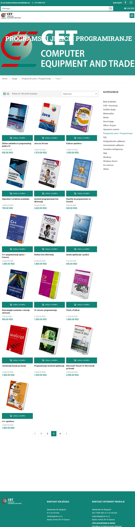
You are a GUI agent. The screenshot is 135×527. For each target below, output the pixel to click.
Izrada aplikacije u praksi (77, 254)
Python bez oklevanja (44, 254)
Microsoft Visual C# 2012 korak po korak (80, 367)
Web (105, 153)
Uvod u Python (73, 310)
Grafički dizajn (109, 109)
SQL (105, 137)
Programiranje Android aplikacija (49, 365)
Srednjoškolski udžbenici (114, 141)
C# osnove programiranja (45, 310)
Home (4, 78)
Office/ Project (109, 125)
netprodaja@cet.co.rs (101, 516)
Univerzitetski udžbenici (113, 145)
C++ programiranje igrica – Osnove (14, 255)
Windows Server (110, 161)
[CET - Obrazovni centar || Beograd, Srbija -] (14, 16)
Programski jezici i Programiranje (36, 78)
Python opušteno (74, 143)
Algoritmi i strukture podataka (15, 199)
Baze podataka (109, 101)
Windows (107, 157)
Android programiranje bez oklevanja (46, 200)
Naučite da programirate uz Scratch (78, 200)
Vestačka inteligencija (113, 149)
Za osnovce (108, 165)
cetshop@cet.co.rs (54, 516)
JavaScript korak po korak (14, 365)
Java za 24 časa (41, 143)
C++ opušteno (8, 421)
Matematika (108, 113)
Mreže (106, 117)
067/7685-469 (98, 513)
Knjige (14, 78)
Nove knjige (108, 121)
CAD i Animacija (110, 105)
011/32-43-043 (53, 513)
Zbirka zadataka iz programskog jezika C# (16, 144)
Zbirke (106, 169)
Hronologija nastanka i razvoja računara (16, 311)
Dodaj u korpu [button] (19, 138)
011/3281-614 (40, 3)
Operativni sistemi (111, 129)
